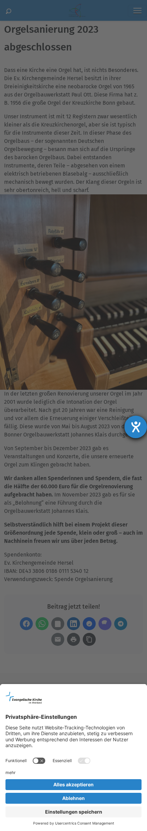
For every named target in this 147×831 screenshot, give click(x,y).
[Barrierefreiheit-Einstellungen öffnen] (135, 427)
